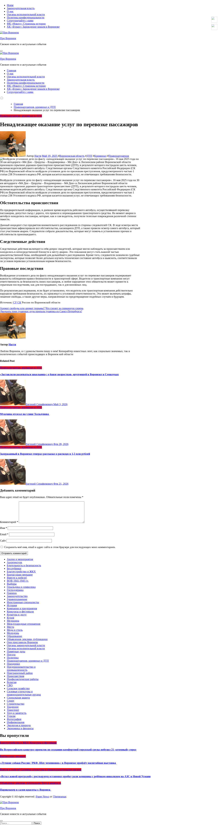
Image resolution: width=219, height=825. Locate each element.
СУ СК (17, 302)
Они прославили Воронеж (22, 642)
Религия (11, 682)
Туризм (11, 716)
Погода (11, 654)
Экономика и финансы (20, 728)
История (12, 605)
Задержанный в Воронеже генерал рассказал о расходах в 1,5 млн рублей (45, 453)
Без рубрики (14, 568)
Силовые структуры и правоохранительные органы (24, 693)
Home (10, 5)
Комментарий (9, 522)
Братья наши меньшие (20, 574)
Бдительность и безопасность (24, 565)
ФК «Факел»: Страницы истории (26, 23)
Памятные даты (16, 651)
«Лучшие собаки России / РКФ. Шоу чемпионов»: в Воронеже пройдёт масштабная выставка (58, 762)
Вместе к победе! (17, 577)
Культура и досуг (17, 614)
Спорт (10, 700)
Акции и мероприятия (20, 559)
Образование (14, 636)
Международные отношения (23, 623)
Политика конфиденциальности (25, 17)
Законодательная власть (21, 8)
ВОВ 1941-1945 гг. (18, 580)
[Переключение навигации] (1, 50)
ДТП (89, 155)
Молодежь (13, 633)
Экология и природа (19, 725)
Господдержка (15, 590)
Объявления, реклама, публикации (27, 639)
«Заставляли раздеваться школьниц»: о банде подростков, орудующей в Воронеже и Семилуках (59, 374)
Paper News (42, 796)
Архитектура (14, 562)
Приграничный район (20, 673)
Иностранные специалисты (23, 602)
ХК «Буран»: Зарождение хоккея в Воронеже (33, 26)
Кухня (10, 617)
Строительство (15, 703)
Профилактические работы (22, 679)
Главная (11, 70)
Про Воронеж (8, 38)
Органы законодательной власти (26, 645)
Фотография (14, 719)
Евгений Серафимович (39, 404)
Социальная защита (18, 697)
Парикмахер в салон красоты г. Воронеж (25, 789)
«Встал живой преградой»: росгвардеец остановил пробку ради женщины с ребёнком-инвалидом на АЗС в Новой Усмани (75, 776)
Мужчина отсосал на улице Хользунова (24, 414)
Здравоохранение (17, 599)
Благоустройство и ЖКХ (21, 571)
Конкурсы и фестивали (20, 611)
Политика (12, 657)
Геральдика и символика (21, 586)
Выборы (12, 583)
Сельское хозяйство (18, 688)
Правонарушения (118, 155)
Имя (3, 528)
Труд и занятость (16, 713)
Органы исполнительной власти (26, 14)
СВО (10, 685)
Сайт (3, 540)
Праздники (13, 663)
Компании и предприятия (22, 608)
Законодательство (17, 596)
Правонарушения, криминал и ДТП (21, 115)
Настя (37, 155)
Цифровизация (15, 722)
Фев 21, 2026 (60, 483)
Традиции (12, 706)
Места (10, 626)
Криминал (100, 155)
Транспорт (13, 709)
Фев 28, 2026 (60, 444)
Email (4, 534)
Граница (12, 593)
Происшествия (15, 676)
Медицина (13, 620)
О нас (10, 11)
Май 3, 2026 (60, 404)
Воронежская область (72, 155)
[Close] (1, 820)
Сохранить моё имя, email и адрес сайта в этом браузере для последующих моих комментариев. (59, 547)
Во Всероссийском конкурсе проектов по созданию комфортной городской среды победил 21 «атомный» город (68, 749)
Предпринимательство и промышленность (21, 668)
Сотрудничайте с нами (20, 20)
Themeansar (59, 796)
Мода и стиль (15, 630)
